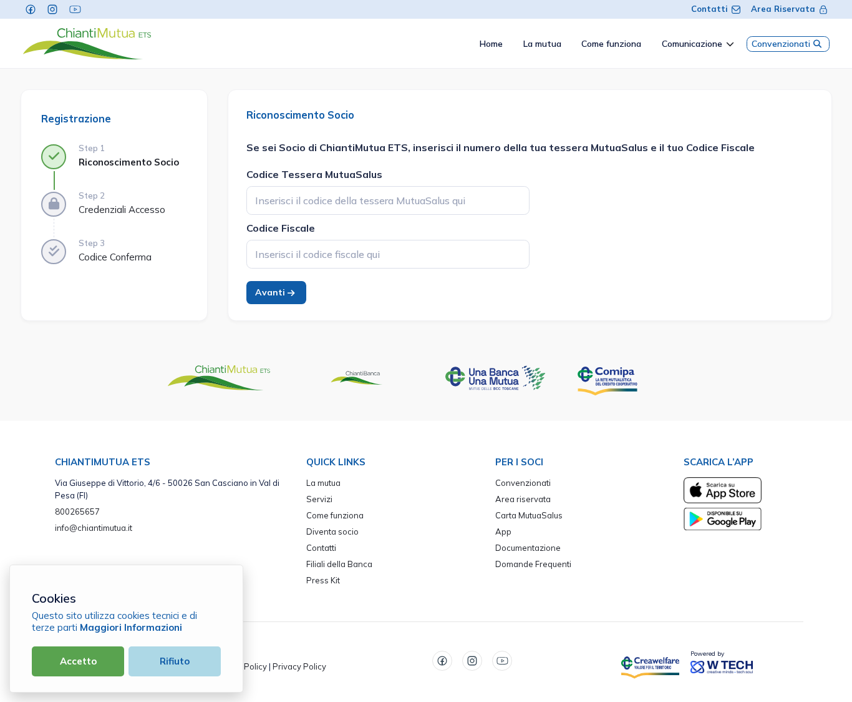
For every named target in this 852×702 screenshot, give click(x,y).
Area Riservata (783, 9)
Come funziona (335, 515)
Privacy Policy (299, 666)
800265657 (77, 512)
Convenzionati (781, 43)
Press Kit (323, 580)
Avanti (271, 292)
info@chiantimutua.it (93, 528)
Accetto (78, 661)
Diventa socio (332, 531)
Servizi (319, 499)
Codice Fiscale (280, 228)
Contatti (709, 9)
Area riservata (523, 499)
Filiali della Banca (339, 564)
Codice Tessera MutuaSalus (314, 174)
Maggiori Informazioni (131, 627)
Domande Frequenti (533, 564)
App (503, 531)
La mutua (323, 483)
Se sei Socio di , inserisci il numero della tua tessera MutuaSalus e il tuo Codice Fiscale (500, 147)
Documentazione (528, 548)
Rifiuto (175, 661)
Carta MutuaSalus (529, 515)
